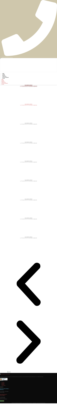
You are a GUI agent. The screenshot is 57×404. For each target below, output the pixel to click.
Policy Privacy (3, 385)
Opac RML (3, 384)
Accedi (3, 78)
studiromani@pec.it (2, 395)
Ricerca (3, 75)
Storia (3, 74)
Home (3, 73)
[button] (28, 284)
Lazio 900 (3, 382)
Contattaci (4, 76)
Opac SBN (3, 383)
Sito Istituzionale (5, 77)
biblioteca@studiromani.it (3, 394)
